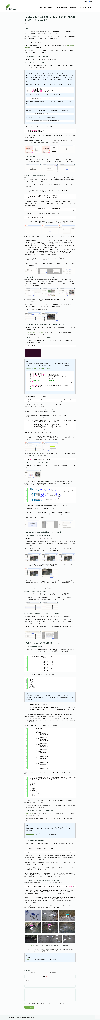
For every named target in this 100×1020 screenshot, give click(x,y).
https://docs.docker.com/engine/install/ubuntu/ (38, 368)
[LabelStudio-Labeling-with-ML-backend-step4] (33, 572)
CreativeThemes (30, 1017)
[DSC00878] (33, 927)
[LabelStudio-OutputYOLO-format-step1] (33, 635)
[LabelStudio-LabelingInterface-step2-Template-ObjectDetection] (50, 292)
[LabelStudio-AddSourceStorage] (44, 271)
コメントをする (29, 990)
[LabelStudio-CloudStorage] (31, 271)
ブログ (79, 7)
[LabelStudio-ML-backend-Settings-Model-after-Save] (67, 524)
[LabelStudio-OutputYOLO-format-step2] (50, 635)
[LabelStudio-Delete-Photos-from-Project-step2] (50, 606)
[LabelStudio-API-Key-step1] (33, 446)
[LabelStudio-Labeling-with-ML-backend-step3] (67, 557)
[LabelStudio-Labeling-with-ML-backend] (33, 557)
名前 (27, 976)
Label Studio (43, 36)
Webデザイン (64, 7)
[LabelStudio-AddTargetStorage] (56, 271)
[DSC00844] (67, 915)
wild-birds (53, 23)
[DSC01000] (31, 939)
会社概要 (50, 7)
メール (45, 976)
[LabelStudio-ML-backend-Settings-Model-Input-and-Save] (50, 524)
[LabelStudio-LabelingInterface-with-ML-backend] (33, 474)
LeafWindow (11, 9)
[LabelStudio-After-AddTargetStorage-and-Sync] (69, 271)
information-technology (44, 23)
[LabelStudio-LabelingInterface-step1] (33, 292)
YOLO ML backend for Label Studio (33, 332)
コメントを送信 (29, 1007)
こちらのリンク (28, 945)
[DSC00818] (50, 915)
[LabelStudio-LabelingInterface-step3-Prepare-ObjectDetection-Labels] (67, 292)
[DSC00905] (50, 927)
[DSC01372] (56, 939)
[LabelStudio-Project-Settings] (67, 229)
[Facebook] (88, 7)
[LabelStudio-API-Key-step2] (50, 446)
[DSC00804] (33, 915)
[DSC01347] (44, 939)
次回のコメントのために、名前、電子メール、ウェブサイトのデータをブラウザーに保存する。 (45, 1003)
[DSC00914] (67, 927)
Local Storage (28, 185)
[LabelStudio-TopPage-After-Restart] (33, 229)
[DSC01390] (69, 939)
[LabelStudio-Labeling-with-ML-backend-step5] (50, 573)
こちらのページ (30, 834)
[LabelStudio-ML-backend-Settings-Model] (33, 524)
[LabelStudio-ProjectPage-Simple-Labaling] (50, 316)
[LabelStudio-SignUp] (50, 149)
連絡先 (84, 7)
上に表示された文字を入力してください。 (34, 984)
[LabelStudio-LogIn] (33, 149)
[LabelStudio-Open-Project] (50, 229)
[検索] (93, 7)
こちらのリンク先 (28, 813)
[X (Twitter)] (90, 7)
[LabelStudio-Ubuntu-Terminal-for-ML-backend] (33, 353)
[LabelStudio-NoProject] (67, 149)
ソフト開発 (57, 7)
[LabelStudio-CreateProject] (50, 168)
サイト (61, 976)
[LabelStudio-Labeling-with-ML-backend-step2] (50, 557)
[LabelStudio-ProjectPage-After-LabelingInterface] (33, 316)
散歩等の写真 (73, 7)
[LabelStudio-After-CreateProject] (67, 168)
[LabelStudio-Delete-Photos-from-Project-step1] (33, 606)
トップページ (43, 7)
